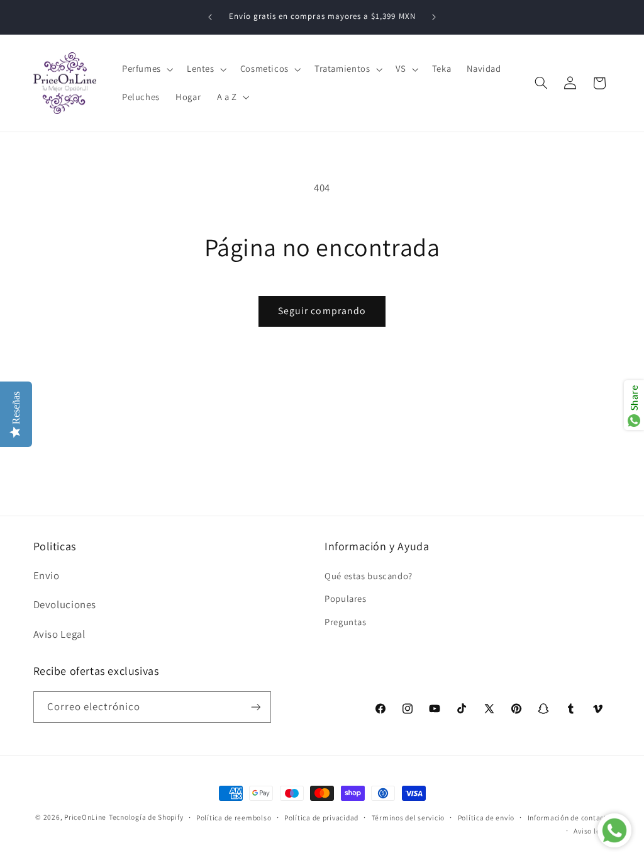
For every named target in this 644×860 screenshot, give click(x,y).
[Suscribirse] (255, 706)
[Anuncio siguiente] (434, 17)
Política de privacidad (321, 817)
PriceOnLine (85, 817)
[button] (146, 69)
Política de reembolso (233, 817)
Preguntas (346, 622)
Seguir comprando (322, 310)
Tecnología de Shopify (146, 817)
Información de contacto (569, 817)
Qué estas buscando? (369, 576)
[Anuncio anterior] (210, 17)
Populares (346, 598)
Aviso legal (592, 830)
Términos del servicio (408, 817)
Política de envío (486, 817)
